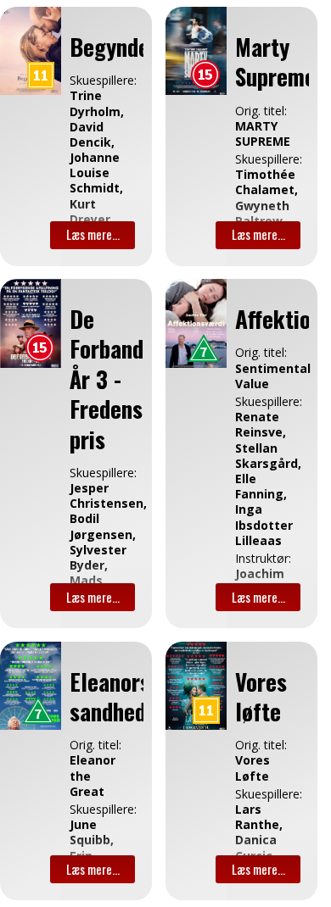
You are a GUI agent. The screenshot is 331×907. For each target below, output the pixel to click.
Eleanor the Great (90, 775)
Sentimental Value (255, 376)
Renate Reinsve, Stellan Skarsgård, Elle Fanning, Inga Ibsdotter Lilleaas (255, 478)
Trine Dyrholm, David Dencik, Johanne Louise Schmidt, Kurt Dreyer (90, 157)
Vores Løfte (252, 768)
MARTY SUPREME (255, 134)
